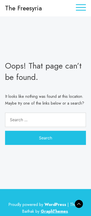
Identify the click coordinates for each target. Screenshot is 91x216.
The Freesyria (23, 8)
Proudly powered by (37, 204)
